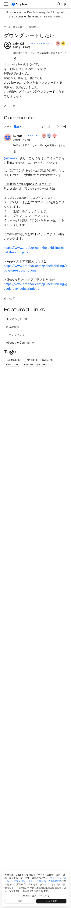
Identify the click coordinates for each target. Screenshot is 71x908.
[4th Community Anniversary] (58, 44)
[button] (7, 45)
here (31, 16)
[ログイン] (65, 4)
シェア (9, 106)
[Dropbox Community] (19, 4)
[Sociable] (49, 136)
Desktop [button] (13, 360)
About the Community (20, 342)
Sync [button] (47, 360)
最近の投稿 (12, 327)
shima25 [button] (18, 43)
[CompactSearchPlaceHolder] (58, 4)
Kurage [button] (17, 135)
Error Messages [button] (35, 364)
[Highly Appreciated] (54, 136)
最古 (17, 126)
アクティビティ (15, 334)
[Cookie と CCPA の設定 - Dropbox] (35, 888)
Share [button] (12, 364)
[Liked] (63, 44)
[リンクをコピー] (15, 58)
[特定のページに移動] (64, 127)
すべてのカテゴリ (16, 319)
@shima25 (11, 158)
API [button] (32, 360)
